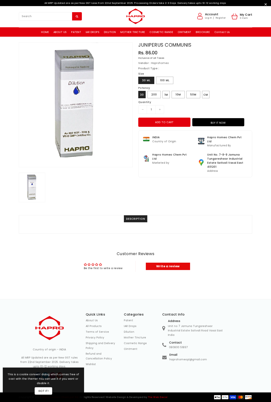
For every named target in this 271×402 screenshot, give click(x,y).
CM (205, 95)
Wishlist (91, 364)
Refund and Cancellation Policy (99, 356)
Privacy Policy (95, 337)
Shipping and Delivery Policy (100, 345)
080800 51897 (178, 347)
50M (193, 94)
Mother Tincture (135, 337)
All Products (94, 326)
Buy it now (218, 123)
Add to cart (164, 122)
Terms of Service (97, 332)
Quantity (144, 102)
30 (142, 95)
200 (154, 94)
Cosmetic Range (135, 343)
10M (178, 94)
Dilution (129, 332)
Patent (128, 320)
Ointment (130, 349)
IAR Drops (130, 326)
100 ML (164, 80)
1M (166, 95)
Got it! (43, 391)
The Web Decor (158, 397)
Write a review (168, 266)
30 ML (146, 80)
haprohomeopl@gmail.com (188, 359)
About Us (92, 320)
